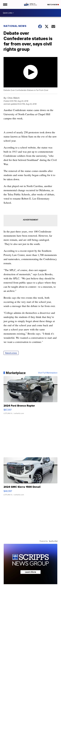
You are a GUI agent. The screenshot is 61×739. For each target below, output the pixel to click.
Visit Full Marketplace (47, 373)
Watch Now (52, 4)
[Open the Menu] (5, 4)
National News (15, 25)
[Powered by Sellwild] (53, 541)
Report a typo (11, 353)
